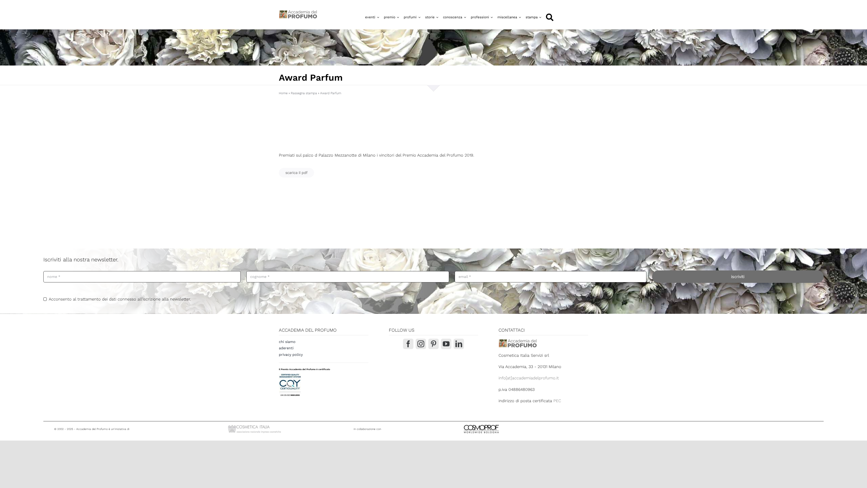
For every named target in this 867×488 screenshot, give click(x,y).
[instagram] (421, 344)
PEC (557, 400)
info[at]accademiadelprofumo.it (529, 377)
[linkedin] (459, 344)
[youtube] (446, 344)
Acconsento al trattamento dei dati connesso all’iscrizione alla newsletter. (120, 299)
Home (283, 93)
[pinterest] (433, 344)
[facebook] (408, 344)
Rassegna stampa (304, 93)
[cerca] (549, 17)
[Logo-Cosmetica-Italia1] (255, 425)
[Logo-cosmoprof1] (496, 424)
